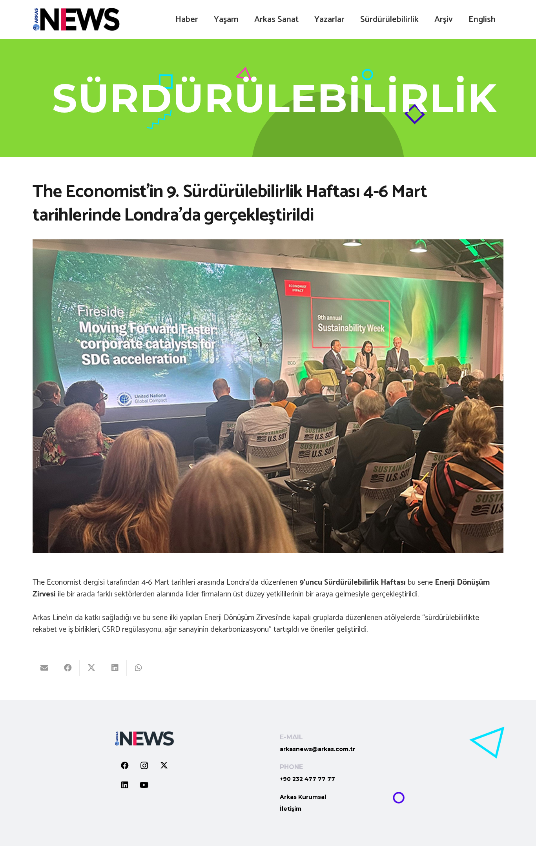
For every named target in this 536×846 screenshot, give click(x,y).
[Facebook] (125, 765)
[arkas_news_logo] (76, 19)
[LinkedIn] (125, 785)
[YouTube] (144, 785)
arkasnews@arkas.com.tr (317, 749)
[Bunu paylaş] (68, 668)
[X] (164, 765)
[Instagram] (144, 765)
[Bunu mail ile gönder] (44, 668)
